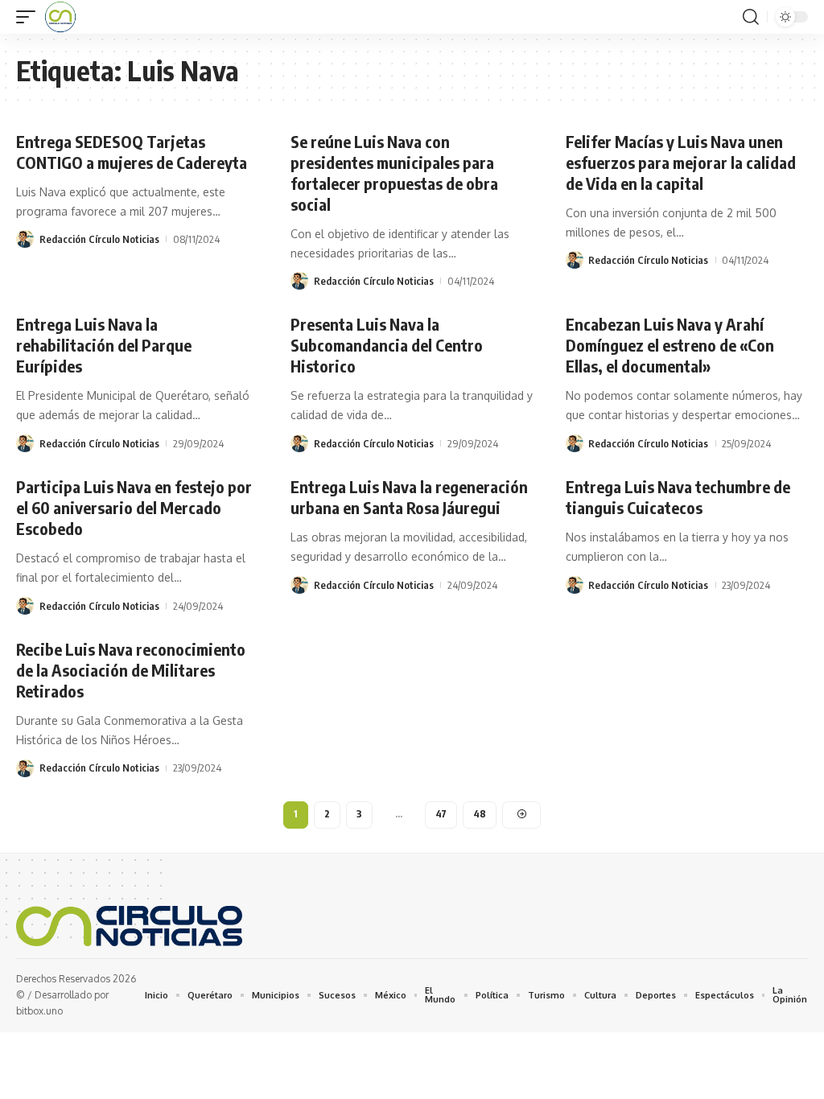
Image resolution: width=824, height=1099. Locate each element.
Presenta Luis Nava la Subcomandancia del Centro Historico (386, 345)
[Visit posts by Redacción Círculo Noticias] (25, 239)
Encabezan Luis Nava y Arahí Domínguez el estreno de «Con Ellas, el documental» (670, 345)
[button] (29, 17)
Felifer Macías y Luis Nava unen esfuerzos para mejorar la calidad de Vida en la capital (681, 162)
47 (441, 814)
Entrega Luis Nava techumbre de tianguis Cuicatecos (678, 496)
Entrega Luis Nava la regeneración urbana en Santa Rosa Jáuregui (409, 496)
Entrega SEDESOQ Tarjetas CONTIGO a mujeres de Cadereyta (131, 151)
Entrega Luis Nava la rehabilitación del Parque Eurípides (104, 345)
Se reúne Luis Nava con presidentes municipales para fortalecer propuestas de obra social (394, 172)
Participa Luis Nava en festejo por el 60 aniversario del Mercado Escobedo (134, 507)
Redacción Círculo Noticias (99, 239)
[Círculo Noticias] (60, 17)
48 (479, 814)
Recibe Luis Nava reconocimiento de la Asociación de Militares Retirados (130, 670)
